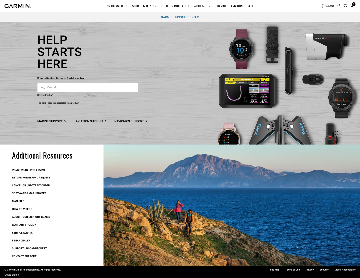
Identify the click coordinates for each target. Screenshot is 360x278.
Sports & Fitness (144, 6)
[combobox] (87, 87)
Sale (250, 6)
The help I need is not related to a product (58, 103)
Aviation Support (89, 121)
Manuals (18, 201)
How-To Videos (22, 209)
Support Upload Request (29, 248)
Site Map (274, 269)
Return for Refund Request (31, 177)
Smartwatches (117, 6)
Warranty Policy (24, 224)
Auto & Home (203, 6)
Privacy (310, 269)
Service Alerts (22, 232)
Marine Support (50, 121)
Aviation (237, 6)
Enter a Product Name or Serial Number (60, 78)
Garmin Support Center (180, 17)
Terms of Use (292, 269)
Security (324, 269)
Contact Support (24, 256)
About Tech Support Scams (31, 216)
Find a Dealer (21, 240)
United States (11, 274)
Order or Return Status (29, 169)
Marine (221, 6)
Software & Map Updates (29, 193)
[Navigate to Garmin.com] (17, 6)
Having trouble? (45, 95)
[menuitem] (327, 6)
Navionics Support (129, 121)
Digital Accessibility (345, 269)
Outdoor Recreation (175, 6)
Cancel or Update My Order (31, 185)
